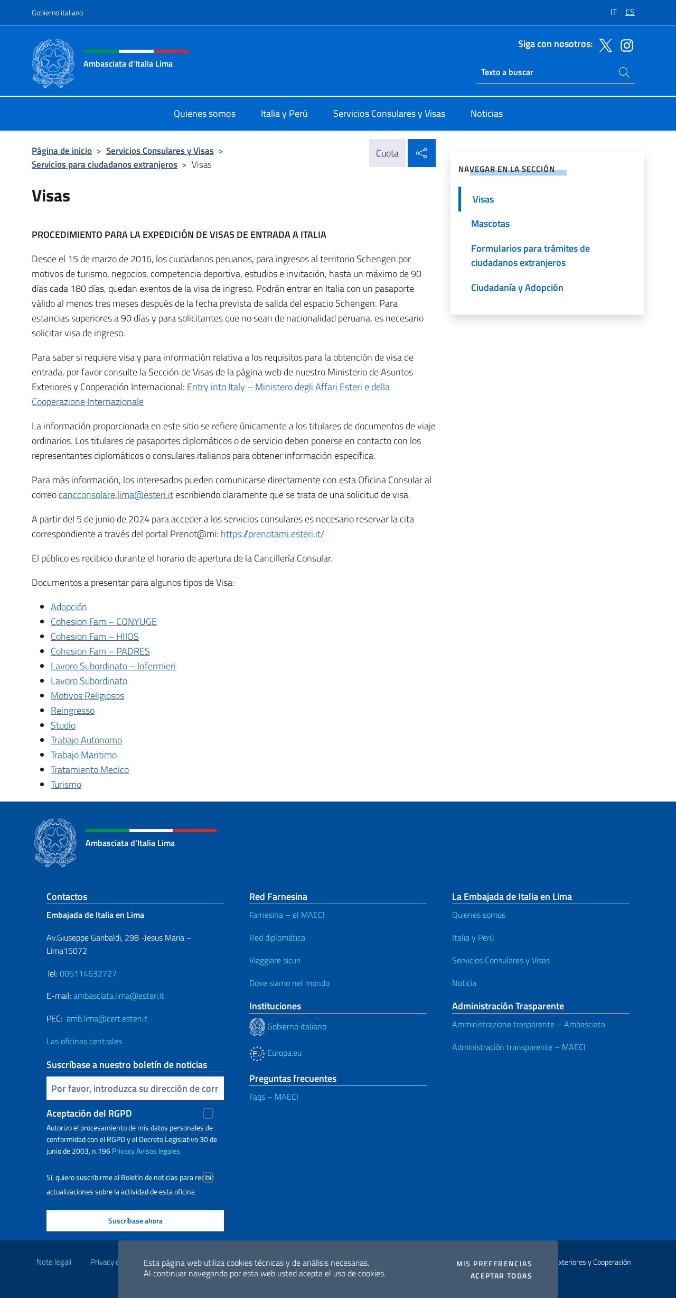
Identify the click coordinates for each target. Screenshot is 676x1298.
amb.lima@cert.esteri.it (107, 1018)
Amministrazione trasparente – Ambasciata (528, 1024)
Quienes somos (478, 914)
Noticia (464, 983)
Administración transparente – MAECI (519, 1047)
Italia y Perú (473, 937)
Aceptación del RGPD (89, 1113)
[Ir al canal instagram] (624, 44)
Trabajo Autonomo (86, 740)
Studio (63, 725)
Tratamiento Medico (90, 769)
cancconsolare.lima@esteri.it (116, 494)
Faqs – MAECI (273, 1096)
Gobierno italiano (57, 12)
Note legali (53, 1262)
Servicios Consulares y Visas (160, 150)
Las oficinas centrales (84, 1041)
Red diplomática (277, 937)
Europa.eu (283, 1052)
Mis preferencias (494, 1263)
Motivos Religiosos (87, 695)
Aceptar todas (501, 1275)
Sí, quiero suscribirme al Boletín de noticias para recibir (130, 1177)
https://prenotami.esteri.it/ (272, 534)
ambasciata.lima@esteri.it (118, 995)
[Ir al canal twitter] (603, 44)
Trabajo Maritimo (84, 755)
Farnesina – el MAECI (287, 914)
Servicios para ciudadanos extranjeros (104, 164)
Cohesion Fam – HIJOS (95, 636)
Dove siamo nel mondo (289, 983)
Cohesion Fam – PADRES (100, 651)
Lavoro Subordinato (89, 681)
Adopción (69, 607)
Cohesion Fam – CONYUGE (104, 621)
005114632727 (88, 973)
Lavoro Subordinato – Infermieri (113, 666)
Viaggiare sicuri (275, 960)
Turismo (66, 784)
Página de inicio (62, 150)
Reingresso (73, 710)
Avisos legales (158, 1150)
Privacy (123, 1150)
